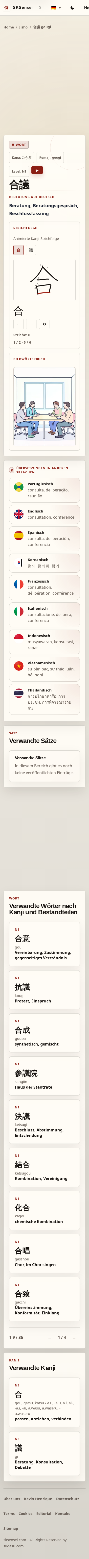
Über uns (11, 1498)
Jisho (23, 27)
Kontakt (62, 1513)
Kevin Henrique (38, 1498)
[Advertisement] (44, 83)
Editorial (43, 1513)
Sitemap (10, 1528)
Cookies (25, 1513)
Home (8, 27)
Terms (9, 1513)
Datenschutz (67, 1498)
